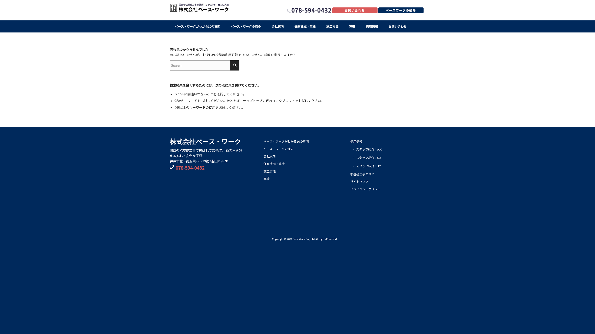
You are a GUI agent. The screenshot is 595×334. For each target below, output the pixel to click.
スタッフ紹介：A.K (369, 149)
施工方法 (270, 171)
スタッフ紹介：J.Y (368, 166)
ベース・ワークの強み (279, 149)
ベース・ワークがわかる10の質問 (286, 141)
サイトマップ (359, 181)
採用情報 (356, 141)
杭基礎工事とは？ (362, 174)
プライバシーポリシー (365, 189)
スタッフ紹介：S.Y (368, 157)
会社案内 (270, 156)
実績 (267, 179)
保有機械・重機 (274, 163)
